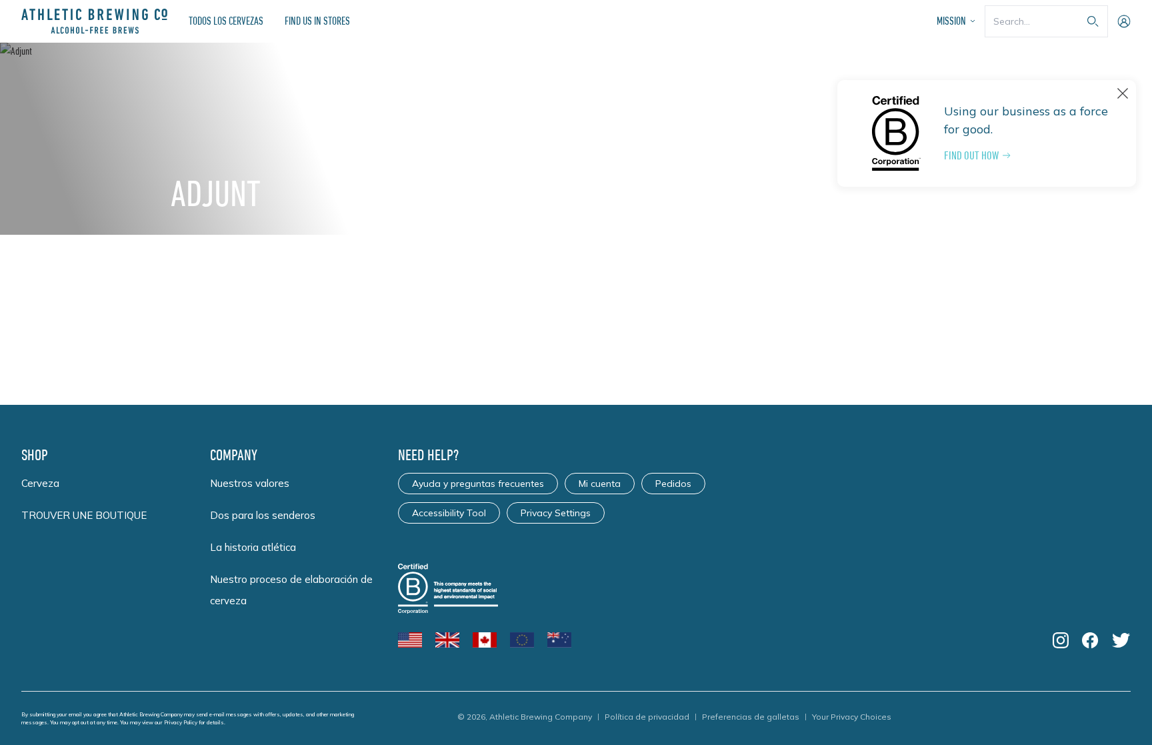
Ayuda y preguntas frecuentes (478, 484)
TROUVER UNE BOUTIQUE (84, 515)
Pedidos (673, 484)
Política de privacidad (647, 717)
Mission (951, 20)
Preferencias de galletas (750, 717)
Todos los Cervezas (226, 20)
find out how (971, 155)
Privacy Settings (556, 513)
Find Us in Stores (317, 20)
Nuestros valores (249, 483)
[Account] (1124, 21)
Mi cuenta (600, 484)
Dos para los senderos (262, 515)
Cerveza (40, 483)
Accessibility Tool (449, 513)
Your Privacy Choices (851, 717)
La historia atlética (253, 547)
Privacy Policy (180, 722)
